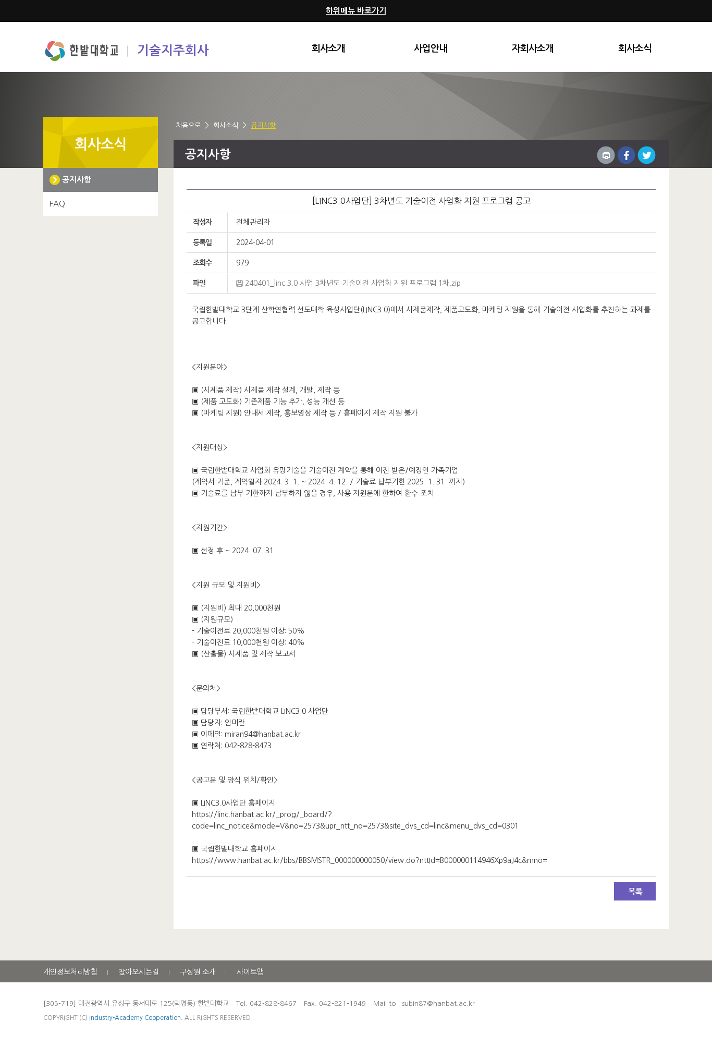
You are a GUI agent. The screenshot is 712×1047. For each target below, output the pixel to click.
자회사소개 (533, 48)
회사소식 (635, 48)
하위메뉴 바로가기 (356, 11)
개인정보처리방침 (70, 972)
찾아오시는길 (138, 972)
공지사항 (263, 125)
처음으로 (188, 125)
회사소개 (328, 48)
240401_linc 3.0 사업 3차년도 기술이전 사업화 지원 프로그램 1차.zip (353, 283)
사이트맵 (250, 972)
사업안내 (430, 48)
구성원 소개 (198, 972)
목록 (635, 891)
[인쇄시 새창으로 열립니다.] (606, 155)
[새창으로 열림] (626, 155)
